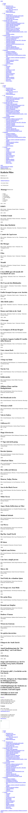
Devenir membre (9, 166)
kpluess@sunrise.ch (5, 180)
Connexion (3, 166)
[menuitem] (15, 3)
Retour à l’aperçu (4, 167)
